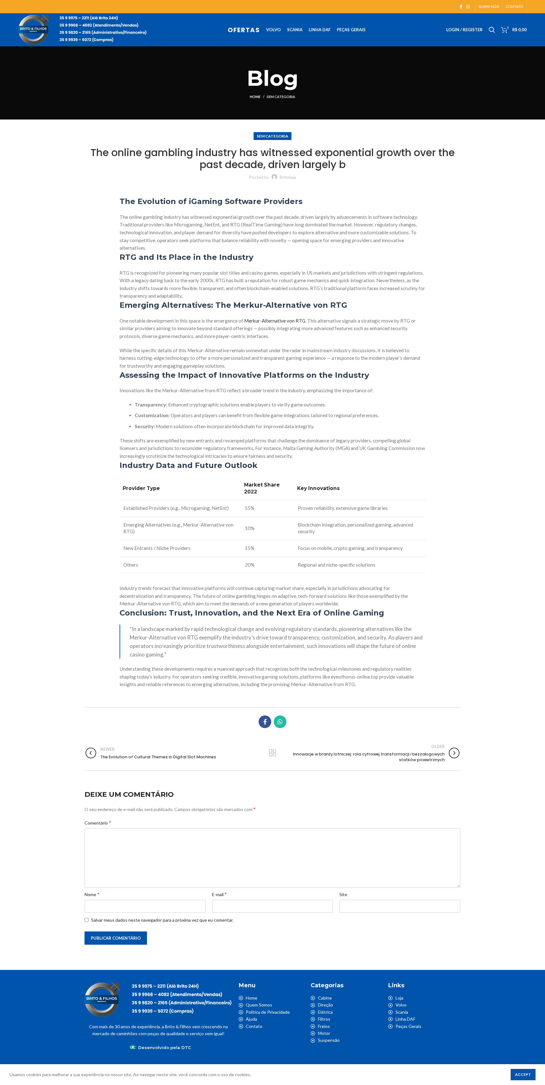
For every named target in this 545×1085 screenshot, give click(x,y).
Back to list (272, 753)
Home (255, 97)
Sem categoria (281, 97)
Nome (92, 894)
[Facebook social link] (461, 7)
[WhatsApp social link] (468, 7)
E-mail (219, 894)
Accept (523, 1074)
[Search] (492, 30)
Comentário (98, 822)
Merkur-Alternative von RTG (274, 321)
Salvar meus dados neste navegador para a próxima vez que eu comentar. (162, 920)
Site (343, 894)
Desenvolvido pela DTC (164, 1047)
